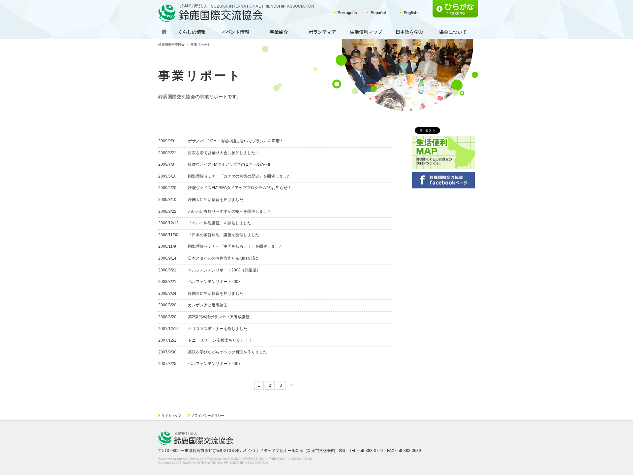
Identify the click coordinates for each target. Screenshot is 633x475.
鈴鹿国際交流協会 (171, 44)
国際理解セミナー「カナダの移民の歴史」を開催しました (239, 176)
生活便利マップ (366, 32)
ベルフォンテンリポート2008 (214, 281)
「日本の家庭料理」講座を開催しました (223, 235)
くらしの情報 (192, 32)
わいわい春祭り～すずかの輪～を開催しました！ (231, 211)
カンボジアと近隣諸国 (207, 305)
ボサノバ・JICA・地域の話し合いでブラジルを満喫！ (236, 141)
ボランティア (322, 32)
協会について (453, 32)
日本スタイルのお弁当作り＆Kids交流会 (223, 258)
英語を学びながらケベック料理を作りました (227, 352)
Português (347, 13)
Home (164, 32)
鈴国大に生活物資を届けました (215, 199)
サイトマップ (171, 415)
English (410, 13)
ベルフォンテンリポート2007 (214, 363)
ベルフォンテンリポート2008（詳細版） (224, 270)
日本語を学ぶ (409, 32)
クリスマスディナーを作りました (217, 328)
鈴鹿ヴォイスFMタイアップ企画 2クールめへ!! (229, 164)
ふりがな (455, 8)
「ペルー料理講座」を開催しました (219, 223)
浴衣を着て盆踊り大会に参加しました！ (223, 153)
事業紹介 (279, 32)
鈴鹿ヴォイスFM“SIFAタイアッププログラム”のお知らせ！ (239, 187)
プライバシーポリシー (207, 415)
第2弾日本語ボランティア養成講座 (219, 317)
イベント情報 (235, 32)
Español (378, 13)
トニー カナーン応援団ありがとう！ (220, 340)
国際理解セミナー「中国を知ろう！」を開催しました (235, 246)
